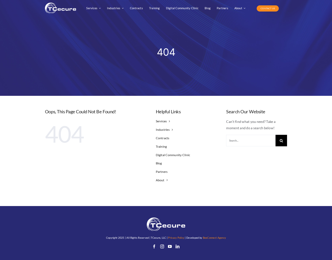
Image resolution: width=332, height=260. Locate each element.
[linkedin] (177, 246)
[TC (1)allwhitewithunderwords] (60, 4)
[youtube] (170, 246)
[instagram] (162, 246)
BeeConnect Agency (214, 237)
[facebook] (154, 246)
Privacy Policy (176, 237)
